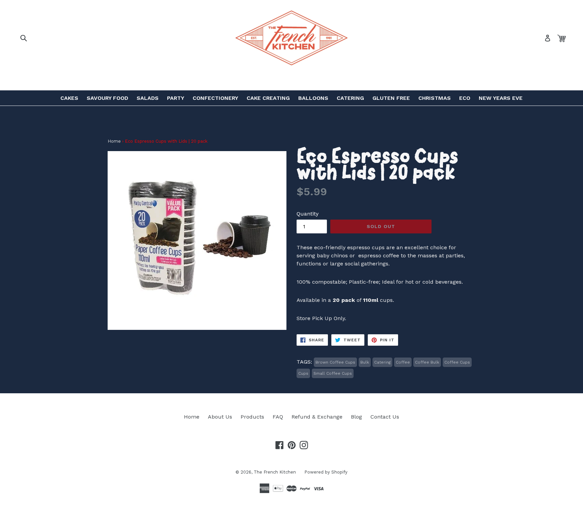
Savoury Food (107, 98)
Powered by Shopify (326, 472)
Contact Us (384, 417)
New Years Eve (501, 98)
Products (252, 417)
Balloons (313, 98)
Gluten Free (391, 98)
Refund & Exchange (317, 417)
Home (114, 141)
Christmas (434, 98)
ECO (464, 98)
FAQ (278, 417)
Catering (350, 98)
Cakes (69, 98)
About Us (220, 417)
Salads (148, 98)
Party (175, 98)
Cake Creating (268, 98)
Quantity (307, 213)
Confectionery (215, 98)
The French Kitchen (275, 472)
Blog (356, 417)
